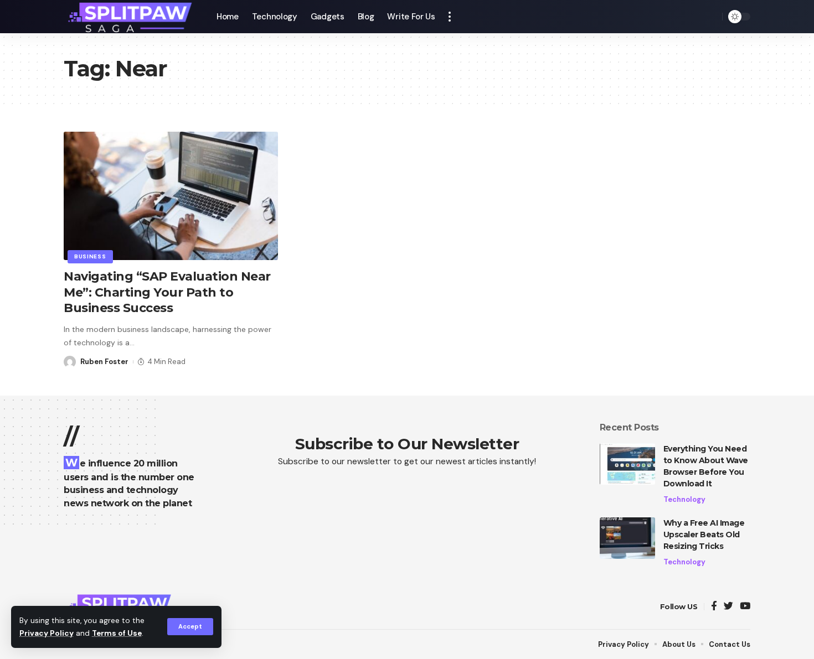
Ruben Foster (104, 361)
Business (90, 256)
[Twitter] (728, 606)
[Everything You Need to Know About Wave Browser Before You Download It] (627, 464)
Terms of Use (117, 633)
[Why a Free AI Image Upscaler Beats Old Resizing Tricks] (627, 538)
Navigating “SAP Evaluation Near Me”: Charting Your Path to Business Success (167, 292)
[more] (449, 16)
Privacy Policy (46, 633)
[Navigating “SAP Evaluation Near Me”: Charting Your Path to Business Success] (171, 196)
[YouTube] (745, 606)
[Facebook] (714, 606)
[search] (711, 16)
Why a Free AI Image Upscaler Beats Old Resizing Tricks (704, 534)
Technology (684, 499)
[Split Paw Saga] (131, 16)
